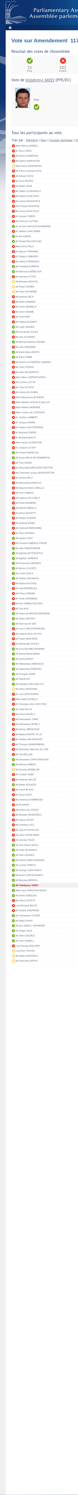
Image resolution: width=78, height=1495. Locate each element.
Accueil (10, 27)
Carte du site (11, 1)
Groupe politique (61, 140)
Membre (32, 140)
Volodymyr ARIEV (40, 79)
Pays (44, 140)
